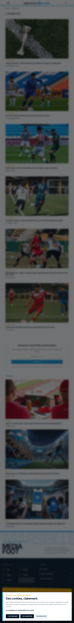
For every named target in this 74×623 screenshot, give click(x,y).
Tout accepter (27, 616)
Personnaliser (41, 616)
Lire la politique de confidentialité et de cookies (20, 610)
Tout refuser (12, 616)
